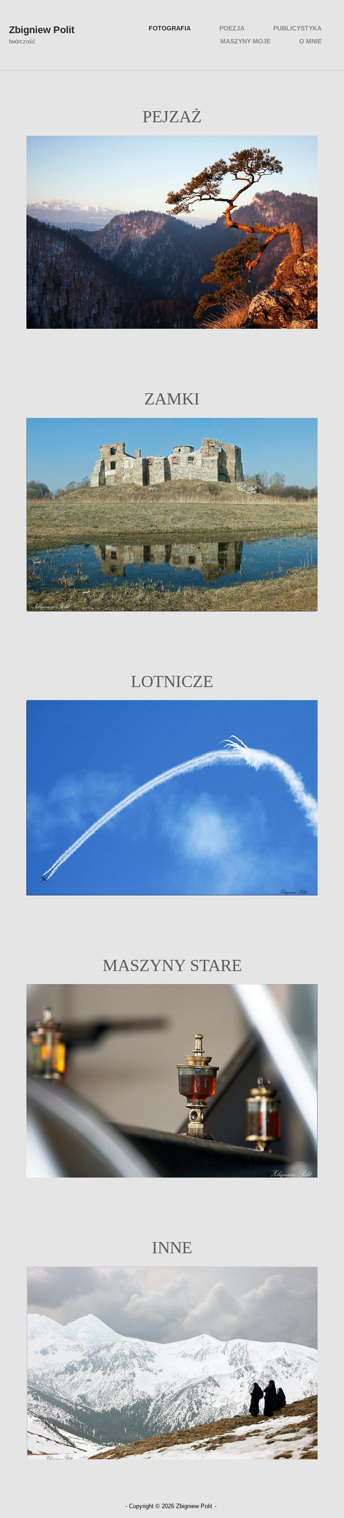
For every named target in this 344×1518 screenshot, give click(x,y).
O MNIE (310, 41)
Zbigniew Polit (41, 29)
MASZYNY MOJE (245, 41)
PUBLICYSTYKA (297, 28)
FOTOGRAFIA (170, 28)
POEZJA (232, 28)
